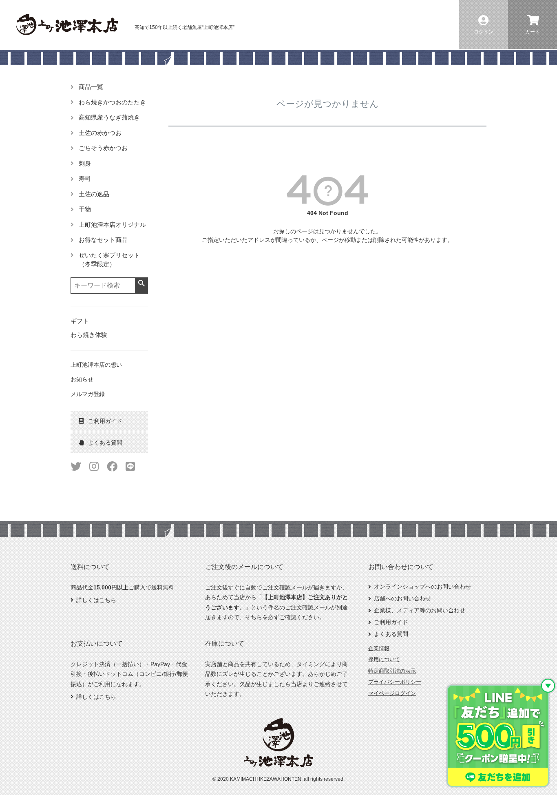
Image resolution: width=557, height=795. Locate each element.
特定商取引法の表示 (392, 671)
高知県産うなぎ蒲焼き (109, 117)
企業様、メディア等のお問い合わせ (419, 610)
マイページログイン (392, 693)
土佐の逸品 (94, 193)
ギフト (80, 320)
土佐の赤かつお (100, 132)
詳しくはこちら (96, 600)
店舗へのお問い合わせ (402, 598)
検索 (141, 283)
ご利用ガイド (391, 622)
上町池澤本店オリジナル (112, 224)
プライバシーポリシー (394, 682)
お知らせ (82, 379)
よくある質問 (391, 634)
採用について (384, 659)
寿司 (85, 178)
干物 (85, 209)
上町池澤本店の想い (96, 364)
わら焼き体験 (89, 334)
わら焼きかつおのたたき (112, 102)
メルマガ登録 (88, 394)
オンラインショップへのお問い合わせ (422, 586)
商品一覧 (91, 86)
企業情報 (378, 648)
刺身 (85, 163)
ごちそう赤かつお (103, 147)
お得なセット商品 (103, 239)
